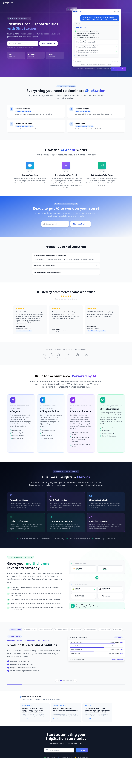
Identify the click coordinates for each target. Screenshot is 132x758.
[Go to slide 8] (71, 689)
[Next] (75, 690)
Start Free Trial (47, 48)
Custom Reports (76, 639)
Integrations (118, 639)
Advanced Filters (105, 639)
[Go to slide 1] (61, 689)
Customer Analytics (62, 639)
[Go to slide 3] (64, 689)
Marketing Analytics (46, 639)
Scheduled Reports (91, 639)
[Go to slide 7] (70, 689)
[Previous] (57, 690)
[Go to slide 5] (67, 689)
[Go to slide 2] (63, 689)
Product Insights (16, 639)
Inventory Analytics (31, 639)
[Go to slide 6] (68, 689)
